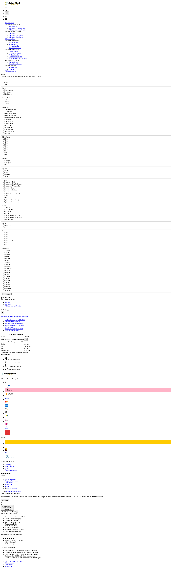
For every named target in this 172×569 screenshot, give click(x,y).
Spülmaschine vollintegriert (13, 202)
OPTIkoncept (8, 243)
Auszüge (7, 207)
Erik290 (6, 256)
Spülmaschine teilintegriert (12, 200)
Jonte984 (7, 262)
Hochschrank (8, 121)
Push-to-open (8, 219)
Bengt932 (7, 254)
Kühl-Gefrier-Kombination (12, 194)
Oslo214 (7, 280)
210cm (6, 102)
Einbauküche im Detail (12, 330)
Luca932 (7, 270)
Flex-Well (7, 225)
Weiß (6, 176)
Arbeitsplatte (8, 111)
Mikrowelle (8, 198)
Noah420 (7, 278)
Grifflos (6, 213)
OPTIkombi (8, 237)
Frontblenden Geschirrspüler (18, 58)
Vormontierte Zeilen (11, 479)
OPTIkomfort (8, 239)
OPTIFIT (7, 227)
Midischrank (8, 125)
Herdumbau (8, 119)
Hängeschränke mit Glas (12, 215)
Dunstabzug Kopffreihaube (13, 184)
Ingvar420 (7, 260)
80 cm (6, 149)
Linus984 (7, 266)
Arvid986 (7, 250)
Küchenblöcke (9, 23)
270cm (6, 104)
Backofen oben (9, 209)
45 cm (6, 143)
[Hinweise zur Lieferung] (26, 339)
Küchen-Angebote (10, 71)
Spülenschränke (14, 55)
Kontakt (7, 486)
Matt (5, 164)
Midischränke (13, 44)
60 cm (6, 147)
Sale (5, 84)
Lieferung (8, 464)
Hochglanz (7, 160)
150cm (6, 100)
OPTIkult (7, 245)
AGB (6, 468)
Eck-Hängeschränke (15, 64)
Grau (6, 172)
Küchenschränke (10, 39)
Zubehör (11, 69)
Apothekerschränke (15, 48)
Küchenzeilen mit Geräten (17, 28)
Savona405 (7, 288)
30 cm (6, 139)
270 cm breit (9, 327)
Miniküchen (8, 94)
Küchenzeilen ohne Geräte (17, 30)
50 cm (6, 145)
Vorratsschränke (14, 46)
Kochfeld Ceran (9, 188)
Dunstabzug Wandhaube (12, 186)
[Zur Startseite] (13, 5)
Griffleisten (7, 211)
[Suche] (6, 10)
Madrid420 (7, 272)
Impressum (8, 484)
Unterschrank (8, 129)
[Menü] (6, 8)
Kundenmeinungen (11, 470)
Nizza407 (7, 276)
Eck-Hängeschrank (10, 113)
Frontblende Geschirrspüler (13, 117)
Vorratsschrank (9, 131)
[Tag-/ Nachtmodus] (7, 13)
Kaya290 (7, 264)
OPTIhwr (7, 233)
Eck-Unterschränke (15, 53)
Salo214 (7, 286)
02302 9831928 (12, 488)
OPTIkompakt (8, 241)
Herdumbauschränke (15, 57)
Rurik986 (7, 284)
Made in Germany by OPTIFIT (15, 320)
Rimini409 (7, 282)
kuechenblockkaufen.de (13, 491)
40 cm (6, 141)
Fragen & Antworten (11, 481)
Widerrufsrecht (9, 466)
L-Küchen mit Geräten (16, 35)
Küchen (7, 302)
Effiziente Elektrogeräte (12, 321)
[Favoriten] (2, 312)
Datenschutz (9, 483)
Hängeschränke (14, 62)
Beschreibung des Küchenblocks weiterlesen (15, 316)
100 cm (6, 153)
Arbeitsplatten (13, 67)
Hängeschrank (8, 123)
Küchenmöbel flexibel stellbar (14, 323)
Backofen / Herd (9, 182)
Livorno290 (8, 268)
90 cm (6, 151)
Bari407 (6, 252)
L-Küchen (12, 33)
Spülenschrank (9, 127)
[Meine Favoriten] (6, 16)
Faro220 (7, 258)
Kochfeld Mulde (9, 192)
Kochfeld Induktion (10, 190)
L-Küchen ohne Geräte (16, 37)
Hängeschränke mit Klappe (13, 217)
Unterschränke (13, 51)
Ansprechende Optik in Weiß (14, 329)
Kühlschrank (8, 196)
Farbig (6, 170)
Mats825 (7, 274)
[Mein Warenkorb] (6, 19)
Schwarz (7, 174)
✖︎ (17, 511)
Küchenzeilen (13, 26)
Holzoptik (7, 162)
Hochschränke (13, 42)
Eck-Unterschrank (10, 115)
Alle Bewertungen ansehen (13, 561)
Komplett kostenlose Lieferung (14, 325)
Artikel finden (7, 294)
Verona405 (7, 290)
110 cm (6, 155)
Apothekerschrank (10, 109)
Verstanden (5, 500)
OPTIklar (7, 235)
